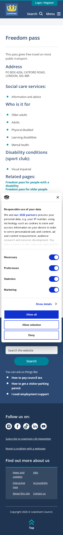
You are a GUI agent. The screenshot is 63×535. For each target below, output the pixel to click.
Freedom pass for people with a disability (27, 184)
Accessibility (40, 483)
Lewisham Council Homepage (12, 9)
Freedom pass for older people (26, 189)
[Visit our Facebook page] (17, 427)
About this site (21, 493)
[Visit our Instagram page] (9, 427)
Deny (31, 334)
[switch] (54, 268)
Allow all (31, 314)
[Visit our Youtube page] (43, 427)
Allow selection (31, 324)
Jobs (35, 472)
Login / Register (44, 2)
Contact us (39, 493)
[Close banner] (58, 197)
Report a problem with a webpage (26, 448)
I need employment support (30, 394)
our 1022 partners (25, 214)
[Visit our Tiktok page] (26, 427)
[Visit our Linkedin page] (35, 427)
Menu (50, 14)
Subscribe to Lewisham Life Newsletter (28, 438)
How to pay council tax (27, 378)
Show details (44, 303)
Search (32, 14)
